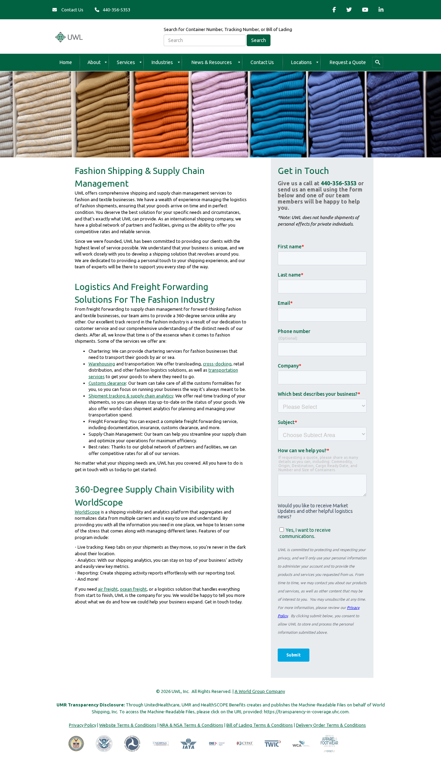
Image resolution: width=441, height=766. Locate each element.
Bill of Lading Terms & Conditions (259, 725)
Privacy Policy (82, 725)
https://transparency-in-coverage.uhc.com (306, 711)
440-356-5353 (339, 183)
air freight (108, 589)
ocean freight (133, 589)
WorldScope (87, 511)
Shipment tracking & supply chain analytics (131, 395)
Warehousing (102, 363)
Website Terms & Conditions (127, 725)
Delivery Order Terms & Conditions (331, 725)
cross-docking (217, 363)
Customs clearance (107, 383)
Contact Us (71, 9)
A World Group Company (260, 691)
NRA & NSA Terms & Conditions (191, 725)
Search (258, 40)
